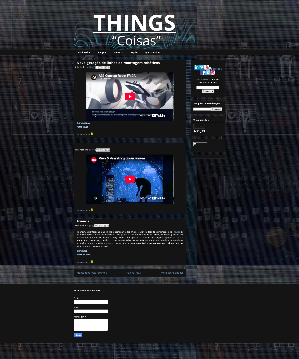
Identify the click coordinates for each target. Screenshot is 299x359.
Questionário (152, 52)
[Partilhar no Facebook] (105, 67)
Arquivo (134, 52)
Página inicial (133, 272)
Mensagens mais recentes (92, 272)
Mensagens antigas (172, 272)
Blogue (102, 52)
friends (83, 221)
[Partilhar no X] (102, 67)
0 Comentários (83, 134)
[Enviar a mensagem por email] (97, 67)
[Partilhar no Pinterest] (108, 67)
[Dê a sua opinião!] (100, 67)
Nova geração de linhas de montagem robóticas (118, 62)
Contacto (118, 52)
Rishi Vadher (84, 52)
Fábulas (176, 231)
